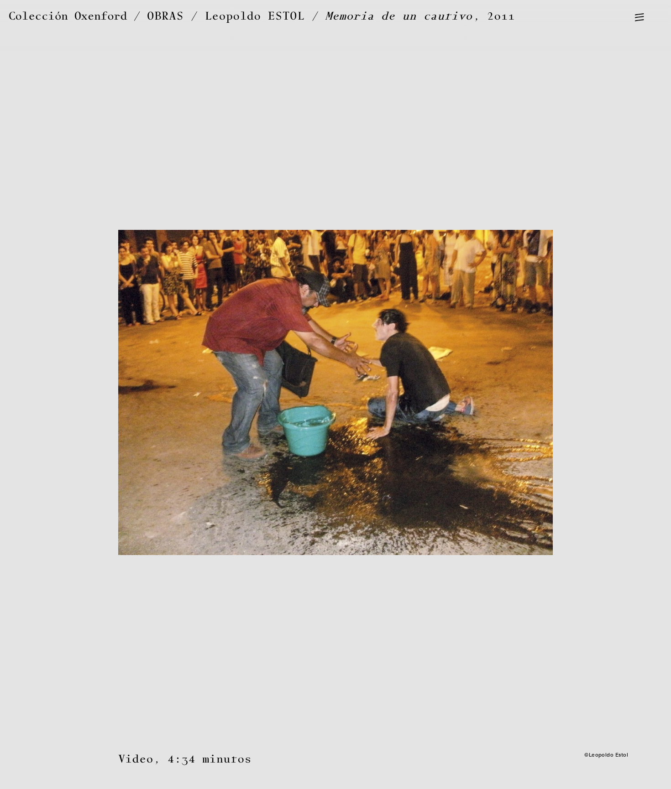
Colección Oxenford (68, 16)
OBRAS (165, 16)
